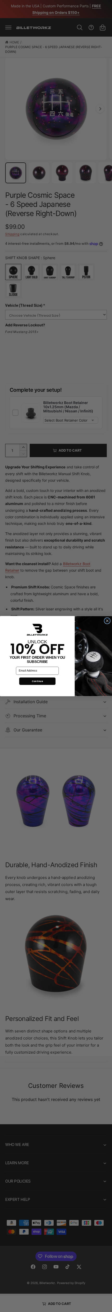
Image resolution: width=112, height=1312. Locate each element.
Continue (37, 681)
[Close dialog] (107, 620)
